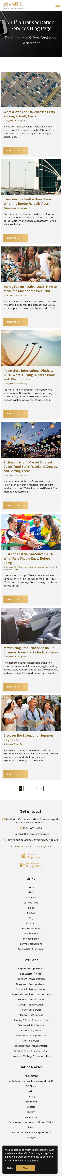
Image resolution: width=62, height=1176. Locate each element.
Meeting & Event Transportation (31, 1020)
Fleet (31, 908)
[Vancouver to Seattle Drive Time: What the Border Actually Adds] (31, 176)
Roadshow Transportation (31, 1035)
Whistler (31, 1137)
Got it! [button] (10, 1168)
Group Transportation (31, 1004)
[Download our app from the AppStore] (31, 855)
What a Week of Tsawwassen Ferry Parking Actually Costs (29, 114)
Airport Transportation (31, 968)
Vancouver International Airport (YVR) (31, 1122)
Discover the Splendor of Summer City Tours (28, 737)
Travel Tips (19, 744)
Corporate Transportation (31, 984)
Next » (38, 788)
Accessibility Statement (31, 949)
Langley (31, 1096)
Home (31, 887)
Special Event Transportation (31, 1046)
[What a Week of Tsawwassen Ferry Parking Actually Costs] (31, 89)
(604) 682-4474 (32, 828)
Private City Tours (31, 1030)
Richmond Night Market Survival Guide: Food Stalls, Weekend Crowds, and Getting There (30, 466)
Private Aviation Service (31, 1025)
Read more (15, 150)
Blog (31, 918)
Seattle (31, 1106)
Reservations (31, 933)
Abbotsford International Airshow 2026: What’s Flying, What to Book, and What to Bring (29, 375)
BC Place (31, 1086)
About (31, 892)
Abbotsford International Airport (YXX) (31, 1081)
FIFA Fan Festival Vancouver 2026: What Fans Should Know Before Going (28, 558)
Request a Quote (31, 928)
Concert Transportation (31, 979)
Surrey (31, 1112)
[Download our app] (31, 865)
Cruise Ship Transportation (31, 989)
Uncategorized (20, 120)
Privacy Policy (31, 938)
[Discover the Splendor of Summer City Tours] (31, 713)
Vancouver (31, 1117)
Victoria (31, 1127)
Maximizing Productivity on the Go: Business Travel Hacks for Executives (30, 650)
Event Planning (20, 295)
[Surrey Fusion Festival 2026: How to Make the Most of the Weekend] (31, 264)
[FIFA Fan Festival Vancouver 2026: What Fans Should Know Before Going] (31, 531)
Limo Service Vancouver (38, 567)
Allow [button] (25, 1168)
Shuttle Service (31, 1040)
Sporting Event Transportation (31, 1051)
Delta (31, 1091)
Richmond (31, 1101)
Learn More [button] (32, 1160)
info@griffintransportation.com (32, 834)
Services (31, 897)
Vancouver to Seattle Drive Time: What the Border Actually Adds (27, 201)
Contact (31, 923)
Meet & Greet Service (31, 1015)
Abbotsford (31, 1076)
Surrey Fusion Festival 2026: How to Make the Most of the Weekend (30, 288)
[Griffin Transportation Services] (12, 5)
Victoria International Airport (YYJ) (31, 1132)
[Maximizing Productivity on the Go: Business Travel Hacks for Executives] (31, 625)
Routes (31, 913)
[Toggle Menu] (57, 5)
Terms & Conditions (31, 944)
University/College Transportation (31, 1056)
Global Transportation (31, 999)
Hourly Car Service (31, 1009)
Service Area (31, 902)
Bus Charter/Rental (31, 973)
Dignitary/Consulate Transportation (31, 994)
